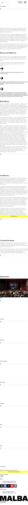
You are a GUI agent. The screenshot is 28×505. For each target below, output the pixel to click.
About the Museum (4, 474)
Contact (1, 476)
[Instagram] (1, 486)
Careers (1, 475)
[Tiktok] (15, 486)
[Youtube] (12, 486)
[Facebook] (5, 486)
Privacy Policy (3, 501)
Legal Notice (3, 502)
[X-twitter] (8, 486)
